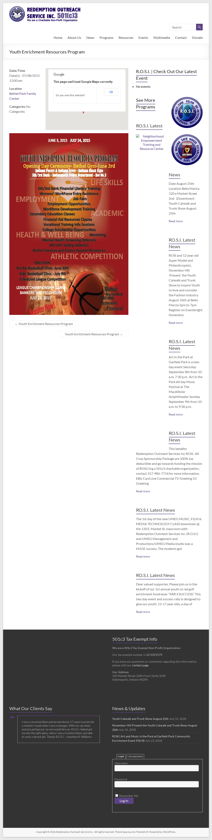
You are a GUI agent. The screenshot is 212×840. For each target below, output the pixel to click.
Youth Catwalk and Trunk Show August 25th (140, 718)
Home (58, 37)
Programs (106, 37)
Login (121, 756)
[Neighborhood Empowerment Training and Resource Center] (151, 136)
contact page (140, 665)
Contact (181, 37)
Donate (197, 37)
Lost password (135, 756)
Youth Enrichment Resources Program (44, 324)
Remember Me (128, 795)
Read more (176, 221)
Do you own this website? (70, 95)
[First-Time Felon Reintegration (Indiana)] (187, 99)
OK (111, 92)
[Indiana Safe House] (187, 136)
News (90, 37)
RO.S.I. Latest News (155, 510)
